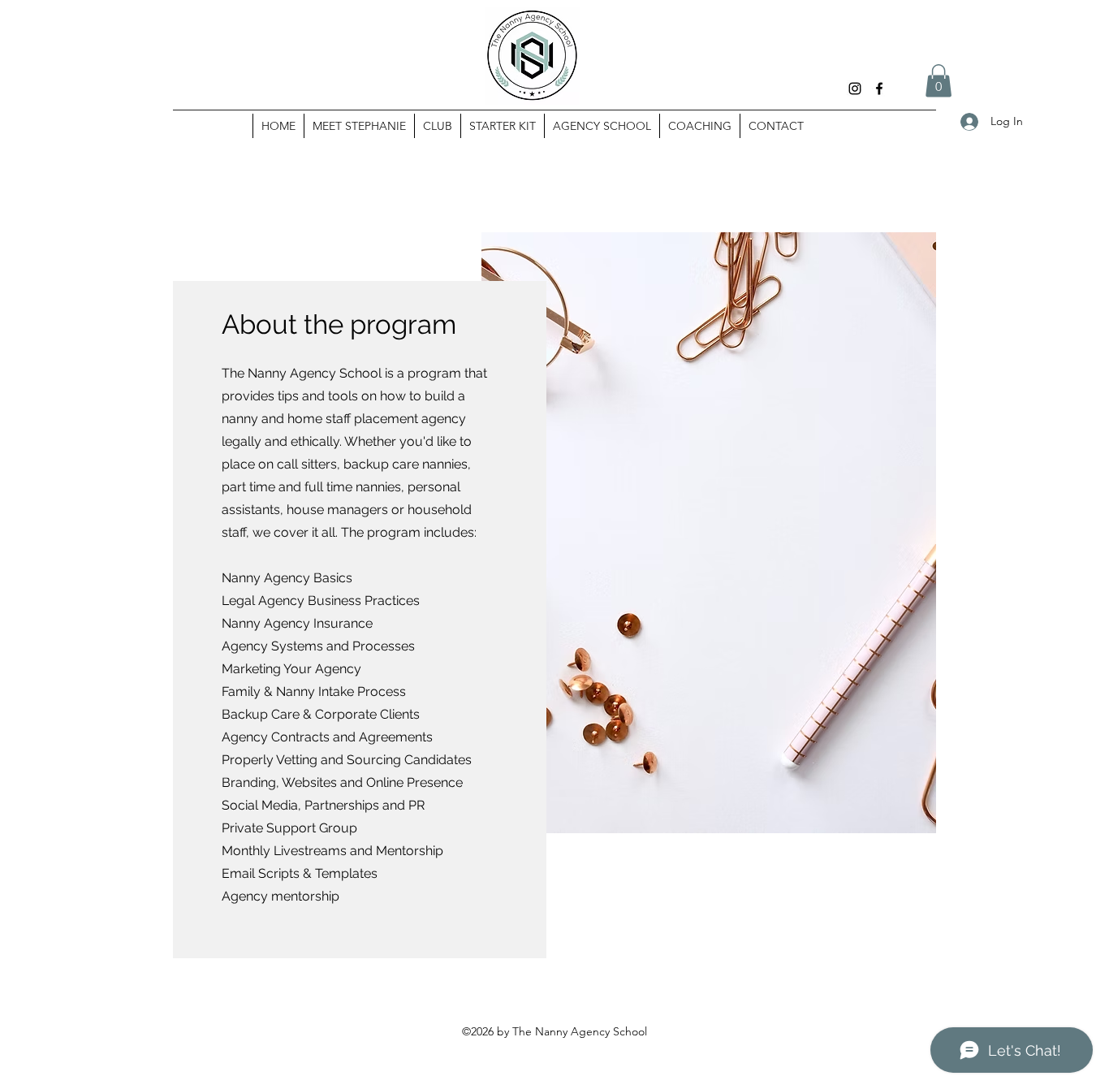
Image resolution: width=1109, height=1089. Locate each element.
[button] (938, 80)
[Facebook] (879, 88)
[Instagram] (855, 88)
